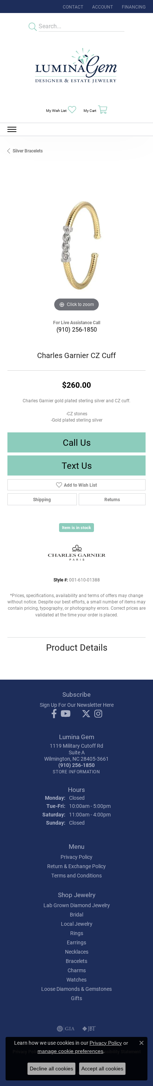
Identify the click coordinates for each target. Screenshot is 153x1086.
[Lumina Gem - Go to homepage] (76, 68)
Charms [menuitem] (77, 970)
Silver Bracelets (28, 151)
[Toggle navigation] (12, 129)
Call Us (77, 442)
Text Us (77, 465)
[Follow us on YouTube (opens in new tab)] (66, 713)
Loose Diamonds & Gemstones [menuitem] (76, 988)
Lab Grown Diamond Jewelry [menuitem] (76, 905)
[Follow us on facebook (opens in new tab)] (54, 713)
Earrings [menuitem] (76, 942)
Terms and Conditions (76, 875)
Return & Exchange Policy (76, 866)
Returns (112, 499)
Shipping (42, 499)
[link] (72, 6)
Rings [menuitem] (76, 933)
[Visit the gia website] (66, 1028)
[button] (102, 6)
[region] (76, 244)
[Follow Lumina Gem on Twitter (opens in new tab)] (86, 713)
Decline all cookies (51, 1069)
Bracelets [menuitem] (76, 960)
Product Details (76, 647)
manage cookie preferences (70, 1051)
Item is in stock (76, 527)
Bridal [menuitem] (76, 914)
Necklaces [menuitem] (76, 951)
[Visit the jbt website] (89, 1028)
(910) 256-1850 (76, 329)
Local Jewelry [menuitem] (76, 923)
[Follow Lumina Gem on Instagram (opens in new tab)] (98, 713)
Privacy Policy (76, 856)
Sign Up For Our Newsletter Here (77, 704)
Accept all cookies (102, 1069)
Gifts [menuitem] (76, 998)
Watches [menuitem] (76, 979)
